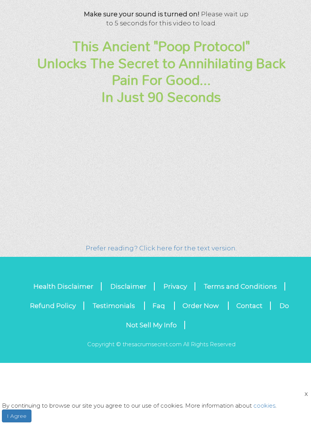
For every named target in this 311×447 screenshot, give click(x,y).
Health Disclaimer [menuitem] (63, 286)
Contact (249, 305)
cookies (264, 405)
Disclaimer (128, 286)
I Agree (17, 416)
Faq (159, 305)
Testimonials (115, 305)
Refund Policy (53, 305)
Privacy (175, 286)
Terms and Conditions (240, 286)
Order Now (201, 305)
